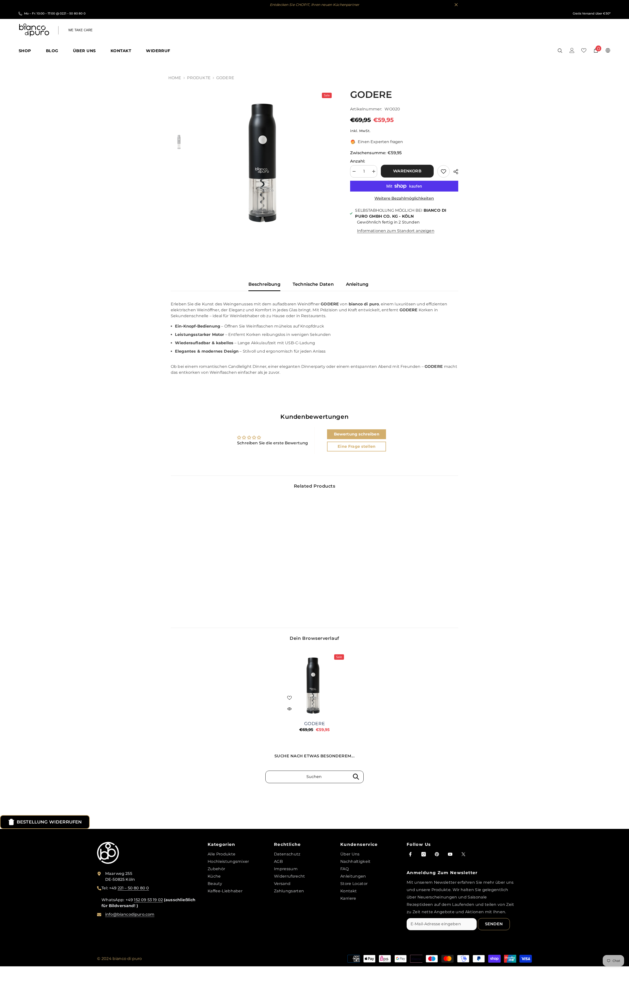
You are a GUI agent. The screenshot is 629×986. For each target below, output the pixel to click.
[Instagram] (423, 854)
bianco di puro (127, 958)
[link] (204, 593)
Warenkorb (408, 171)
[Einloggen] (572, 50)
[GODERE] (314, 684)
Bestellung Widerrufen (49, 822)
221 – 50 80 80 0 (133, 888)
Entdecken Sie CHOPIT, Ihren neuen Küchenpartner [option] (251, 4)
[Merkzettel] (583, 50)
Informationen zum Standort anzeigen (395, 230)
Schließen (456, 5)
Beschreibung (264, 284)
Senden (494, 924)
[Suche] (560, 50)
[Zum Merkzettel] (443, 171)
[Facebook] (410, 854)
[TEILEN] (454, 172)
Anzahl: (357, 161)
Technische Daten (313, 284)
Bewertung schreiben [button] (356, 434)
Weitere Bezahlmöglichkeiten (404, 198)
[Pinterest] (437, 854)
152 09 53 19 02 (148, 899)
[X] (463, 854)
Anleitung (357, 284)
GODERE (314, 723)
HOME (174, 77)
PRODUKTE (199, 77)
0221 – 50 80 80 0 (73, 13)
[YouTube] (450, 854)
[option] (265, 159)
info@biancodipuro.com (129, 914)
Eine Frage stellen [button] (356, 446)
